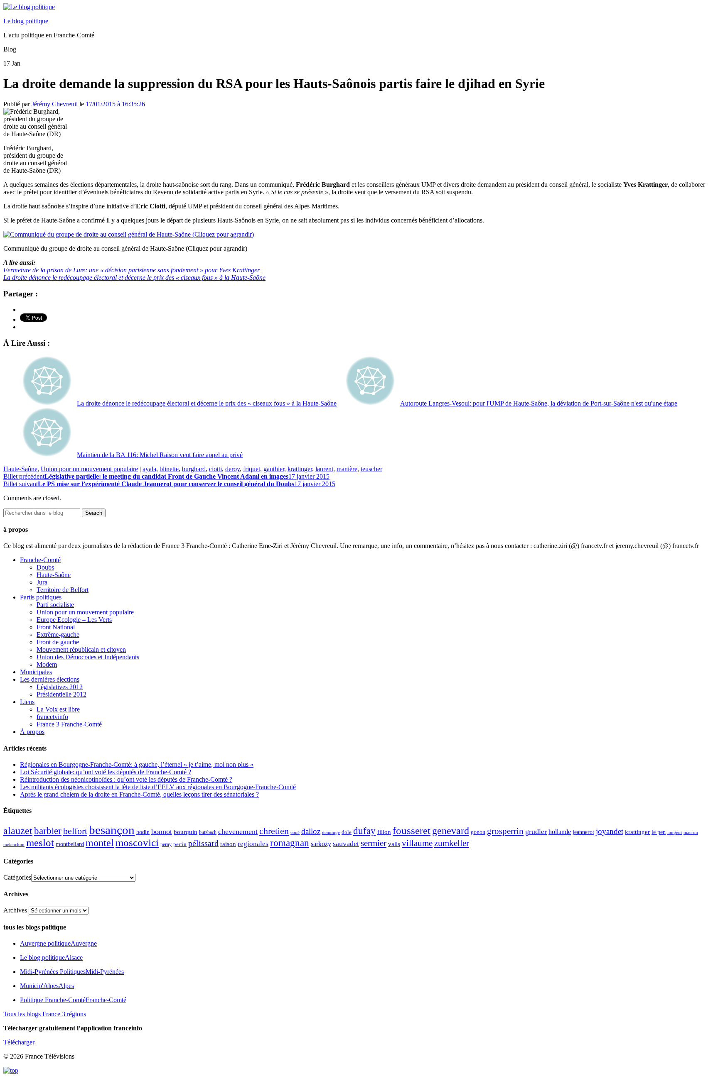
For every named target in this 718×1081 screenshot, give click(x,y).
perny (166, 844)
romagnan (289, 842)
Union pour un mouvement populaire (89, 468)
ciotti (215, 468)
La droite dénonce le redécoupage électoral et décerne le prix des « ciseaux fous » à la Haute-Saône (134, 277)
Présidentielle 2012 (61, 694)
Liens (27, 701)
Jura (42, 582)
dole (347, 832)
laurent (324, 468)
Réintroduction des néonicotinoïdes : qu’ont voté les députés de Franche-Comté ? (126, 779)
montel (100, 842)
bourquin (185, 832)
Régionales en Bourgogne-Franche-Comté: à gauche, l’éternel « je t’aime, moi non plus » (136, 764)
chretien (274, 831)
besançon (112, 829)
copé (295, 832)
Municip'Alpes (47, 985)
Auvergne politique (58, 943)
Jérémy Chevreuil (55, 104)
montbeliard (70, 844)
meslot (40, 842)
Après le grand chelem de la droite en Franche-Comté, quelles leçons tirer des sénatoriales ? (139, 794)
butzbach (207, 832)
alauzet (17, 830)
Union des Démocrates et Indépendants (88, 656)
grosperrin (505, 831)
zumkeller (451, 843)
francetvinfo (52, 716)
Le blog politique (25, 20)
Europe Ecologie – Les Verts (74, 619)
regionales (253, 844)
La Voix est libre (58, 709)
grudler (536, 831)
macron (691, 832)
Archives (15, 910)
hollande (559, 831)
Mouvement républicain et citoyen (81, 649)
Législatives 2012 (60, 686)
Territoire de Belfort (63, 589)
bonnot (161, 831)
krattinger (300, 468)
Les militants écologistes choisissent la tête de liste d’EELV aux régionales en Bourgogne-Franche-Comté (158, 786)
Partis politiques (40, 597)
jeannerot (583, 832)
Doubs (45, 567)
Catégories (17, 877)
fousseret (411, 830)
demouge (331, 832)
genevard (450, 830)
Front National (56, 627)
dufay (364, 831)
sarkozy (321, 843)
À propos (32, 731)
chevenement (238, 831)
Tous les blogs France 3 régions (44, 1013)
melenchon (14, 844)
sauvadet (346, 843)
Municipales (36, 671)
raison (228, 843)
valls (394, 844)
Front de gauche (58, 642)
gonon (478, 832)
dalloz (310, 831)
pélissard (203, 843)
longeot (674, 832)
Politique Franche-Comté (73, 999)
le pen (659, 832)
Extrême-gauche (58, 634)
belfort (75, 831)
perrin (180, 844)
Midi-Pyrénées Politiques (72, 971)
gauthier (273, 468)
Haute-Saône (20, 468)
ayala (149, 468)
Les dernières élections (49, 679)
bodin (143, 832)
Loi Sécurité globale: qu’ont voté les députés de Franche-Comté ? (105, 771)
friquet (251, 468)
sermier (373, 843)
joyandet (609, 831)
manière (347, 468)
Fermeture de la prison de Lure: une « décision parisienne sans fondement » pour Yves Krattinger (131, 270)
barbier (47, 830)
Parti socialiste (55, 604)
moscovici (137, 842)
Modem (47, 664)
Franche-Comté (40, 559)
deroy (232, 468)
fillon (384, 831)
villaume (417, 843)
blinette (169, 468)
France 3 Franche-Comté (69, 724)
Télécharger (18, 1042)
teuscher (371, 468)
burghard (194, 468)
